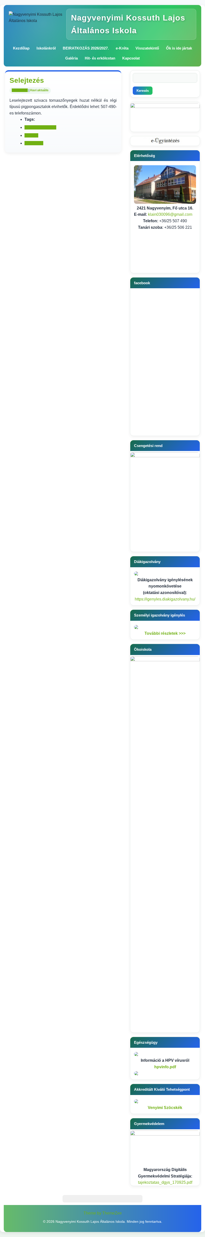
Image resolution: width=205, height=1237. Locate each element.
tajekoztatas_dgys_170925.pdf (165, 1182)
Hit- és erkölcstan (100, 58)
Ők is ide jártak (179, 48)
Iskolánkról (46, 48)
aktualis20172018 (40, 127)
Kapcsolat (131, 58)
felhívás (31, 135)
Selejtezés (33, 143)
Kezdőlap (21, 48)
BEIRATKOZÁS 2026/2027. (86, 48)
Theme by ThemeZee (103, 1213)
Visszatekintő (147, 48)
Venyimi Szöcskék (165, 1108)
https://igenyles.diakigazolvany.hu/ (165, 599)
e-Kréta (122, 48)
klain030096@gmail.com (170, 214)
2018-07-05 (20, 90)
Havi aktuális (39, 90)
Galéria (71, 58)
